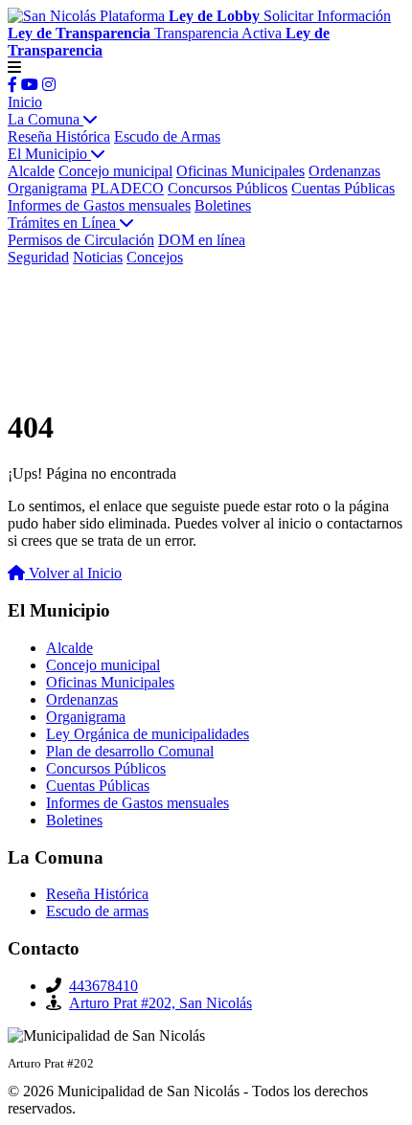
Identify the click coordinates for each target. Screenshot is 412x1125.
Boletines (223, 205)
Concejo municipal (115, 171)
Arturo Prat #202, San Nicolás (160, 1003)
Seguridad (38, 257)
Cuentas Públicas (343, 188)
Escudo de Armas (167, 136)
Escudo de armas (97, 911)
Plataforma (180, 16)
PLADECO (127, 188)
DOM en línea (201, 240)
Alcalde (31, 171)
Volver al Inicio (73, 573)
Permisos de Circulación (81, 240)
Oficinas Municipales (240, 171)
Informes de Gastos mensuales (99, 205)
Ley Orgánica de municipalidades (147, 734)
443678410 (103, 986)
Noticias (98, 257)
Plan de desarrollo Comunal (130, 751)
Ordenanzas (344, 171)
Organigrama (47, 188)
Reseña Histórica (59, 136)
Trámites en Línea (64, 222)
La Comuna (45, 119)
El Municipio (49, 154)
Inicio (25, 102)
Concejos (154, 257)
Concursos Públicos (227, 188)
